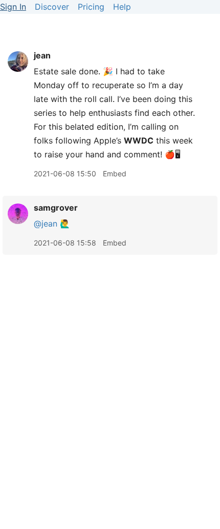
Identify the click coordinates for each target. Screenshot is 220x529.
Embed (114, 173)
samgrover (56, 207)
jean (42, 55)
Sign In (13, 7)
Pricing (91, 7)
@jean (45, 223)
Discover (52, 7)
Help (122, 7)
